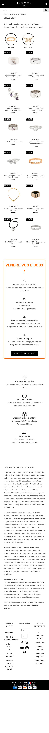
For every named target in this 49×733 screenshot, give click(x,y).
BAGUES (11, 48)
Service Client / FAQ (9, 647)
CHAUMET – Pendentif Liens (13, 243)
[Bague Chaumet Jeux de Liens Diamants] (13, 152)
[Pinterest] (24, 652)
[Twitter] (27, 643)
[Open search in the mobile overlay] (24, 10)
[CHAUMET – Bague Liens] (13, 119)
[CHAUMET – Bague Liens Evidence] (35, 219)
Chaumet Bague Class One (35, 209)
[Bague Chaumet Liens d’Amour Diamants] (35, 119)
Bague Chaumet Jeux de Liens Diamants (13, 176)
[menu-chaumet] (11, 34)
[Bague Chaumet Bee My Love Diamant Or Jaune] (35, 152)
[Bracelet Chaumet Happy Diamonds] (13, 186)
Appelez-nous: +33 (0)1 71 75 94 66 (9, 665)
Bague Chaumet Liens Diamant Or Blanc (35, 109)
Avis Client (39, 642)
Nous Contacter (9, 655)
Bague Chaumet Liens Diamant (35, 76)
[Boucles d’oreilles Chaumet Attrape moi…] (13, 86)
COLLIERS (28, 48)
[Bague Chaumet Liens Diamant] (35, 52)
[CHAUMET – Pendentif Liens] (13, 219)
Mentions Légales (39, 655)
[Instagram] (27, 647)
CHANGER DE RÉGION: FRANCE (24, 683)
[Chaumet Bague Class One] (35, 186)
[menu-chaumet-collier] (28, 34)
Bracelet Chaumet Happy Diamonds (13, 209)
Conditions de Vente (39, 662)
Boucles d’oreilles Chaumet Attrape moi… (13, 109)
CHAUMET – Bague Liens (13, 142)
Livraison (9, 633)
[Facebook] (22, 643)
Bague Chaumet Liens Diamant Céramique (13, 76)
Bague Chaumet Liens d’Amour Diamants (35, 143)
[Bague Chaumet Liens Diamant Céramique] (13, 52)
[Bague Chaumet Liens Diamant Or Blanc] (35, 86)
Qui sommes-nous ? (40, 636)
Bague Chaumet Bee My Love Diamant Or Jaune (35, 176)
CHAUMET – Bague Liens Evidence (35, 243)
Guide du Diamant (40, 648)
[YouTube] (22, 647)
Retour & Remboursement (9, 638)
